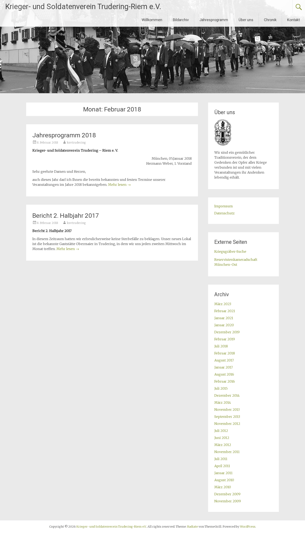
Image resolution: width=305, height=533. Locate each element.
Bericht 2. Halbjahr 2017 (65, 215)
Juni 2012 (221, 438)
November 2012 (227, 424)
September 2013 (227, 417)
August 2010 (224, 480)
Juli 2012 (221, 431)
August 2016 (224, 374)
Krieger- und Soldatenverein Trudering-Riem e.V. (83, 6)
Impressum (223, 206)
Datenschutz (224, 213)
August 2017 (224, 360)
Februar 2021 (224, 311)
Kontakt (293, 20)
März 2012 (222, 445)
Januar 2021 (223, 318)
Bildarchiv (181, 20)
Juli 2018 (221, 346)
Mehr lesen (119, 185)
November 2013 (227, 409)
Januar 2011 (223, 473)
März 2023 (222, 304)
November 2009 (227, 501)
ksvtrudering (76, 142)
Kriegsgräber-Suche (230, 251)
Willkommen (152, 20)
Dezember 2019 (227, 332)
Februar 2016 (224, 381)
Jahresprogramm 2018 (64, 135)
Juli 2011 (220, 459)
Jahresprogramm (213, 20)
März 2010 (222, 487)
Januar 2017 (223, 367)
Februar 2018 (224, 353)
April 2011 (222, 466)
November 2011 (227, 452)
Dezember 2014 (227, 395)
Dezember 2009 (227, 494)
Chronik (270, 20)
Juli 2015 (221, 388)
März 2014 (222, 402)
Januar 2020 (224, 325)
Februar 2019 (224, 339)
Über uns (246, 20)
